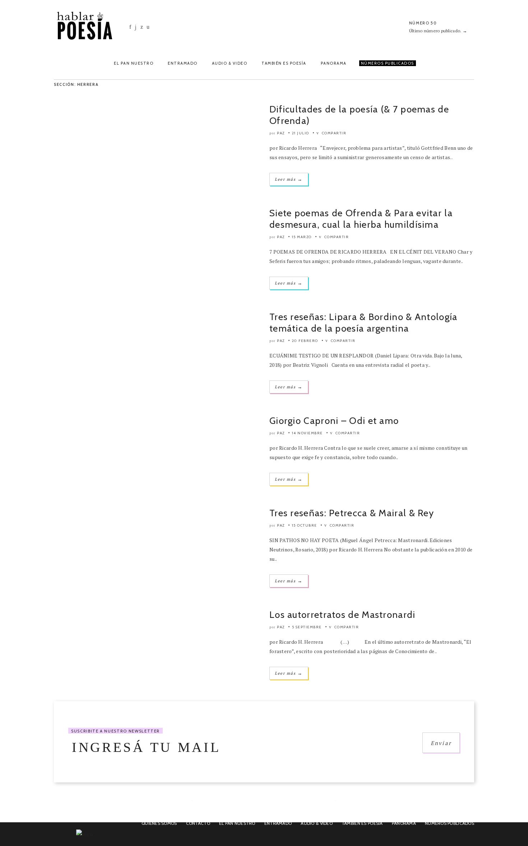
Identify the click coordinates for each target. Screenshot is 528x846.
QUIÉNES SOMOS (159, 823)
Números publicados (449, 823)
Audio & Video (229, 63)
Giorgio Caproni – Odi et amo (334, 420)
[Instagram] (135, 27)
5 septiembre (307, 627)
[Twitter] (141, 26)
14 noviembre (307, 433)
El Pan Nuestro (133, 63)
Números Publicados (387, 63)
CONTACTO (198, 823)
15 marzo (302, 237)
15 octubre (304, 525)
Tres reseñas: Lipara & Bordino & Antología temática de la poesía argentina (363, 322)
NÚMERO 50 (423, 23)
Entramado (183, 63)
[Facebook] (130, 26)
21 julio (300, 133)
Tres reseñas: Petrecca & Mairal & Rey (351, 513)
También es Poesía (283, 63)
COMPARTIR (333, 133)
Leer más (289, 179)
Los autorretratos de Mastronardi (342, 614)
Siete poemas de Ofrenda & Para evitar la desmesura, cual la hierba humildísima (361, 218)
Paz (281, 133)
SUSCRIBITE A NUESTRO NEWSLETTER (115, 731)
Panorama (334, 63)
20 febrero (305, 340)
